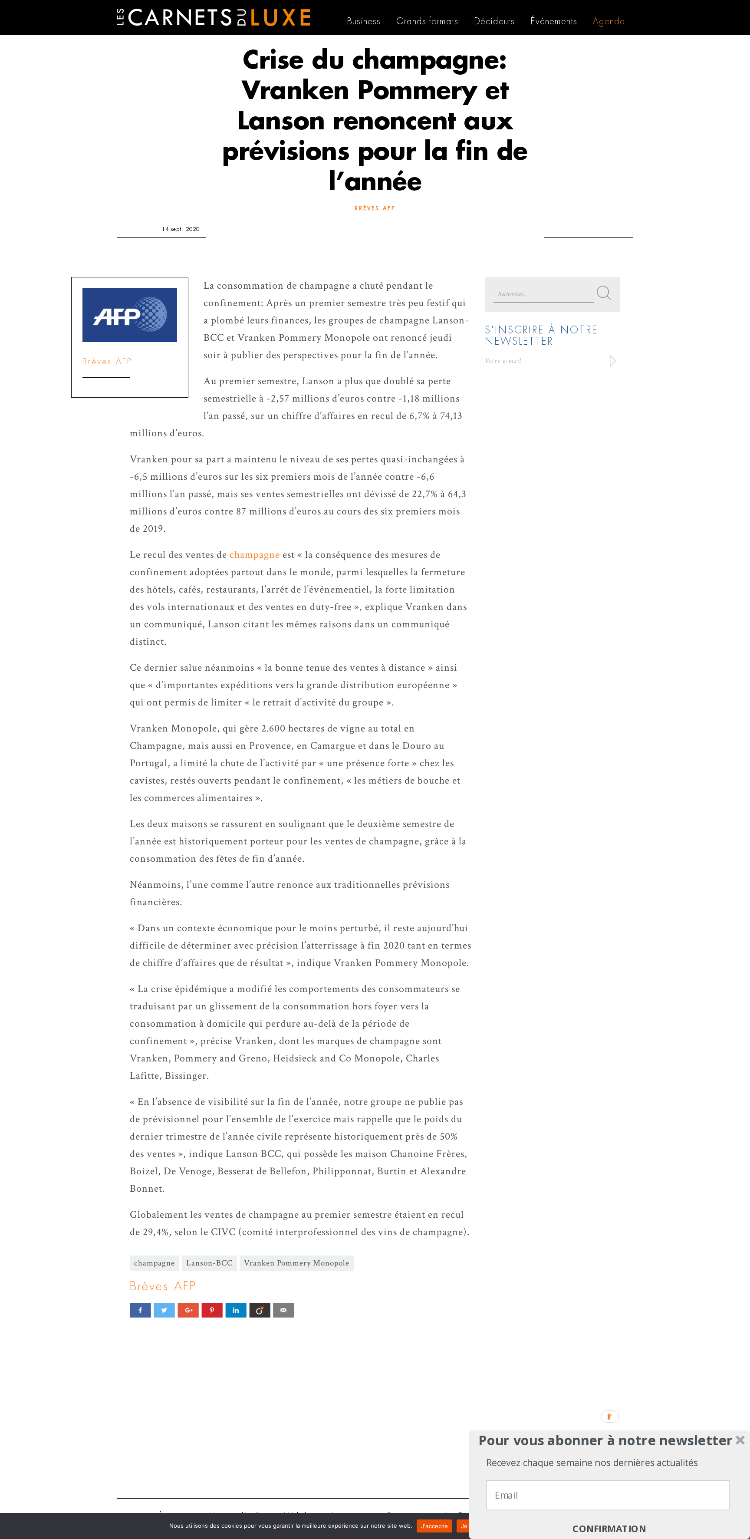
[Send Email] (283, 1310)
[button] (606, 1440)
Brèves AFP (375, 208)
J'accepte (434, 1526)
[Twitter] (164, 1310)
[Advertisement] (375, 1424)
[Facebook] (140, 1310)
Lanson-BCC (209, 1263)
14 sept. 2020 (181, 229)
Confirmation (609, 1529)
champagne (255, 554)
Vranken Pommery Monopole (296, 1263)
